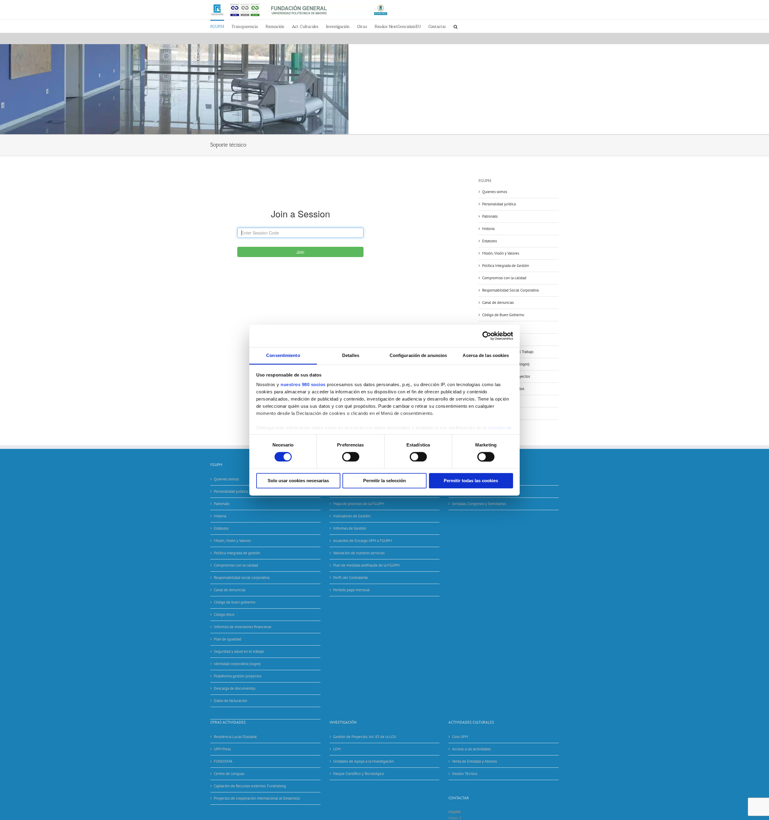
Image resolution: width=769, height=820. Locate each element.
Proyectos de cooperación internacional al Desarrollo (257, 798)
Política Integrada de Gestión (505, 265)
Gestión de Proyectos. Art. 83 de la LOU (364, 736)
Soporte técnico (227, 713)
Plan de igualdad (227, 639)
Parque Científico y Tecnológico (358, 773)
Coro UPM (460, 736)
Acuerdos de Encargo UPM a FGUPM (362, 540)
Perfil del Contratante (350, 577)
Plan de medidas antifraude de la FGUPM (366, 565)
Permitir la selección (384, 480)
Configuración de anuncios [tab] (418, 355)
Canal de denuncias (498, 302)
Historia (488, 228)
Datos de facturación (230, 700)
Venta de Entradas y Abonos (474, 761)
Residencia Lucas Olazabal (235, 736)
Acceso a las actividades (471, 749)
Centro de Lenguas (229, 773)
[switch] (350, 456)
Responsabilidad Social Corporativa (510, 290)
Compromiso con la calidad (504, 277)
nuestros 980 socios (303, 384)
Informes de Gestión (349, 528)
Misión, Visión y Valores (500, 253)
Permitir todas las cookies (471, 480)
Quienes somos (494, 191)
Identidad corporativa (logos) (237, 663)
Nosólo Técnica (464, 773)
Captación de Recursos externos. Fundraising (250, 785)
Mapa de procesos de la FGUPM (358, 503)
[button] (455, 26)
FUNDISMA (223, 761)
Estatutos (489, 241)
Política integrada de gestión (237, 552)
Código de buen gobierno (234, 602)
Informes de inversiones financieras (242, 626)
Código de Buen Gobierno (503, 314)
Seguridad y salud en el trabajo (239, 651)
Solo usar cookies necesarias (298, 480)
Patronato (490, 216)
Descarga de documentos (234, 688)
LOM (337, 749)
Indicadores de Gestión (351, 516)
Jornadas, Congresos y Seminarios (479, 503)
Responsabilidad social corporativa (241, 577)
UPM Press (222, 749)
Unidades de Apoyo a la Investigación (363, 761)
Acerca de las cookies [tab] (486, 355)
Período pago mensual (351, 589)
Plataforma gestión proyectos (237, 676)
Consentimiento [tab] (283, 355)
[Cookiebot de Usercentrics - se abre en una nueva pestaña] (486, 335)
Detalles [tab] (350, 355)
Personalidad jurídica (499, 204)
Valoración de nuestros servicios (358, 552)
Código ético (224, 614)
